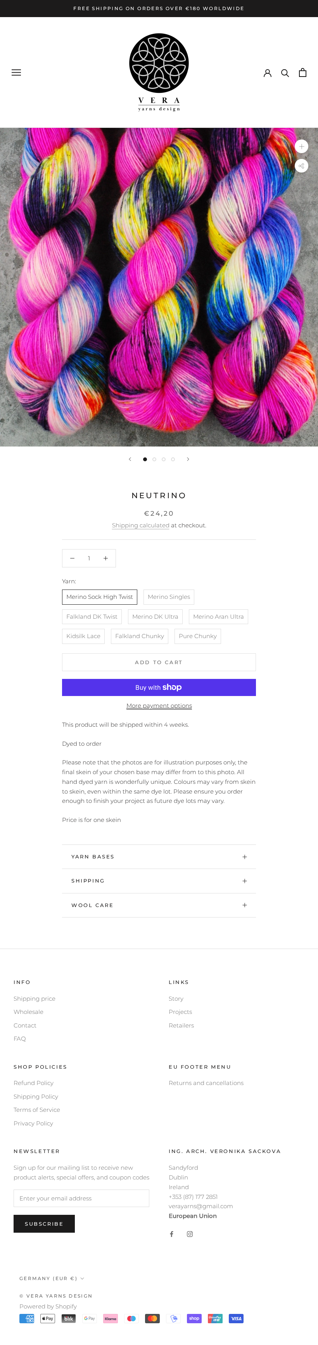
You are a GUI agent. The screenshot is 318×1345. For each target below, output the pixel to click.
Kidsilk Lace (83, 636)
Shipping (88, 880)
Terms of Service (37, 1109)
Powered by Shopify (48, 1306)
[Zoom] (301, 146)
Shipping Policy (36, 1096)
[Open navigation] (16, 72)
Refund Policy (34, 1083)
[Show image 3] (164, 459)
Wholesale (28, 1011)
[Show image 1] (145, 459)
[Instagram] (190, 1234)
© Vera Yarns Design (56, 1296)
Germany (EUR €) (48, 1278)
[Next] (188, 459)
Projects (180, 1011)
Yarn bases (93, 856)
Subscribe (44, 1224)
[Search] (285, 72)
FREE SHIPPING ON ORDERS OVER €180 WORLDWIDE (158, 8)
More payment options (159, 705)
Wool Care (92, 905)
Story (176, 998)
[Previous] (130, 459)
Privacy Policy (33, 1123)
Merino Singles (169, 596)
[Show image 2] (154, 459)
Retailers (181, 1025)
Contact (25, 1025)
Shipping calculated (140, 525)
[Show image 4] (173, 459)
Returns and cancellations (206, 1083)
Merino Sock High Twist (99, 596)
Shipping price (34, 998)
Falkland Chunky (139, 636)
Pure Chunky (198, 636)
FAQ (20, 1038)
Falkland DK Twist (92, 616)
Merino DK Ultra (155, 616)
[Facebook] (172, 1234)
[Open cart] (302, 72)
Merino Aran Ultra (218, 616)
